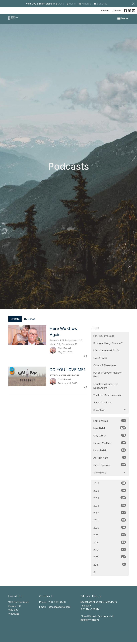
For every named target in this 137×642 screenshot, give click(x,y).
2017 (109, 549)
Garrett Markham (109, 443)
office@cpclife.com (59, 606)
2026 (109, 483)
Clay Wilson (109, 435)
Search (105, 10)
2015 (109, 564)
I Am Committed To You (106, 350)
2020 (109, 527)
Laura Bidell (109, 450)
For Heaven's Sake (103, 335)
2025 (109, 490)
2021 (109, 520)
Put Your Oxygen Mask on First (107, 374)
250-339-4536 (57, 602)
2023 (109, 505)
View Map (13, 613)
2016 (109, 557)
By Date (15, 318)
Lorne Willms (109, 420)
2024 (109, 498)
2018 (109, 542)
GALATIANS (100, 358)
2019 (109, 535)
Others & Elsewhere (104, 365)
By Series (29, 318)
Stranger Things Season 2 (108, 343)
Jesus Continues (102, 402)
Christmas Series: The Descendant (105, 385)
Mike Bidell (109, 428)
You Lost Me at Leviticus (107, 395)
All (94, 572)
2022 (109, 513)
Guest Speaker (109, 465)
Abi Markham (109, 457)
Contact (117, 10)
